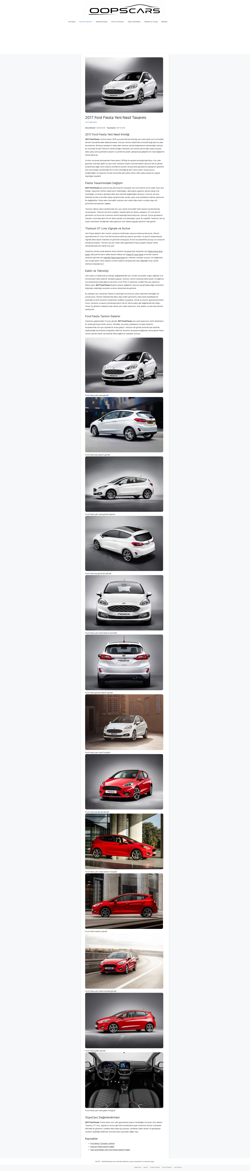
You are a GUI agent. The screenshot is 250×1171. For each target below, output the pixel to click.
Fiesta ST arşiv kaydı (134, 254)
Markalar (164, 22)
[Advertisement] (125, 39)
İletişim (146, 1167)
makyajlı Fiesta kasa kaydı (114, 258)
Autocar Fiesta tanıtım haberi (102, 1147)
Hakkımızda (137, 1167)
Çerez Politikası (167, 1167)
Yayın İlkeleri (178, 1167)
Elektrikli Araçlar (101, 22)
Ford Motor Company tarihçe (102, 1143)
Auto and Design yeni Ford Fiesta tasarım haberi (110, 1150)
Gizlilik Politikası (155, 1167)
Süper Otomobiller (134, 22)
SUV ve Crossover (117, 22)
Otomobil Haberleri (85, 22)
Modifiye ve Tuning (151, 22)
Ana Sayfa (71, 22)
